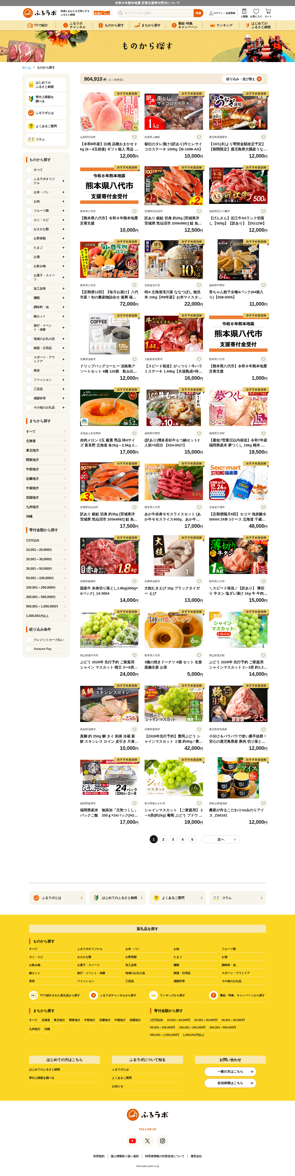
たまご (178, 957)
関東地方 (32, 459)
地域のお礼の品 (135, 973)
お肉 (176, 948)
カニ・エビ (36, 957)
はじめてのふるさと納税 (44, 1069)
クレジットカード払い (49, 639)
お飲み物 (34, 965)
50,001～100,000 (40, 578)
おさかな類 (84, 957)
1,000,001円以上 (193, 1034)
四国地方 (32, 497)
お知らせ (117, 1086)
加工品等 (131, 965)
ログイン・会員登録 (224, 13)
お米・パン (132, 948)
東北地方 (32, 450)
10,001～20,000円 (178, 1020)
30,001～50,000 (39, 568)
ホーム (26, 67)
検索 (198, 13)
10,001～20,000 (39, 549)
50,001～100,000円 (162, 1027)
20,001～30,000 (39, 559)
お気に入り (256, 16)
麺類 (176, 965)
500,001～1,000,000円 (164, 1034)
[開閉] (63, 181)
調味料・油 (229, 965)
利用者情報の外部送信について (164, 1156)
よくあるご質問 (122, 1077)
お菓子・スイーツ (88, 965)
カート (268, 16)
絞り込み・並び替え (240, 79)
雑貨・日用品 (182, 973)
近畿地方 (32, 478)
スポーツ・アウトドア (236, 973)
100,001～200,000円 (192, 1027)
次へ (221, 839)
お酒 (224, 957)
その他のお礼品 (231, 981)
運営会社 (196, 1156)
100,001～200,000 (40, 587)
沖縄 (29, 516)
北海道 (31, 441)
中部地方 (32, 469)
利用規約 (99, 1156)
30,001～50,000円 (233, 1020)
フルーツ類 (229, 948)
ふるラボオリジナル (90, 948)
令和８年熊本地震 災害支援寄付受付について (147, 3)
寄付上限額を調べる (41, 1077)
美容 (32, 981)
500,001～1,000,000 (42, 606)
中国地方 (32, 488)
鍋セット (34, 973)
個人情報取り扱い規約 (125, 1156)
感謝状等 (179, 981)
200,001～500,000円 (223, 1027)
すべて (38, 170)
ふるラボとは (120, 1069)
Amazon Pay (42, 648)
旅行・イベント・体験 (91, 973)
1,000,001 (37, 616)
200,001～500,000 (40, 597)
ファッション (85, 981)
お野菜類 (131, 957)
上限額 (244, 16)
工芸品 (129, 981)
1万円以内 (156, 1020)
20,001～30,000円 (206, 1020)
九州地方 (32, 507)
